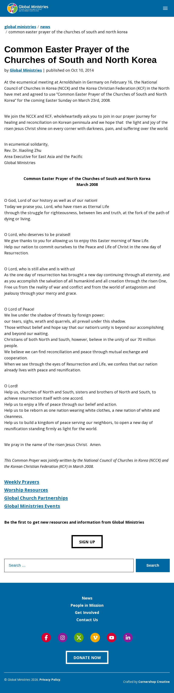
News (87, 598)
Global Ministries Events (32, 506)
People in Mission (87, 605)
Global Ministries (26, 70)
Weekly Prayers (21, 482)
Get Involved (87, 612)
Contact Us (87, 619)
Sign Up (87, 541)
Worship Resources (26, 490)
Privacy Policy (49, 680)
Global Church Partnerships (36, 498)
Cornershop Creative (154, 682)
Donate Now (87, 657)
